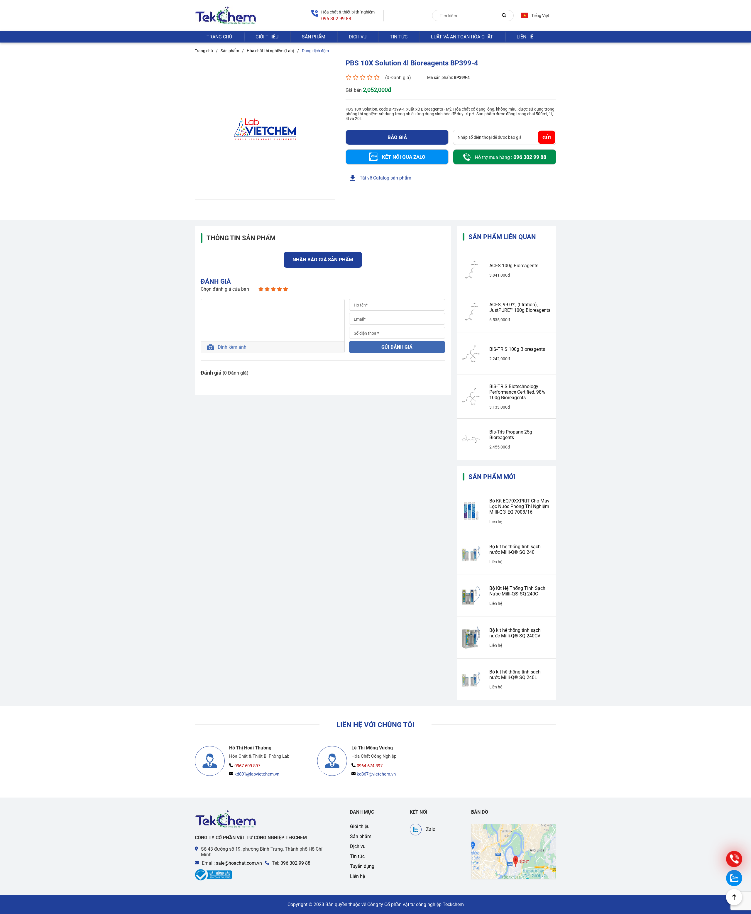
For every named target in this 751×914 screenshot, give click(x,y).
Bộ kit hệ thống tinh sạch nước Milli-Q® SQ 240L (515, 674)
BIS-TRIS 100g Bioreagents (517, 349)
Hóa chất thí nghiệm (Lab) (270, 50)
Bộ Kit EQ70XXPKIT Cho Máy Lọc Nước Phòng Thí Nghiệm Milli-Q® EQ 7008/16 (519, 506)
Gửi (546, 137)
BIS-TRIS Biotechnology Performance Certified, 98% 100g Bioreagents (517, 392)
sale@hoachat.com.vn (239, 863)
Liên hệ (525, 37)
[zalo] (734, 878)
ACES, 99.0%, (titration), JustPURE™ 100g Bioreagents (519, 307)
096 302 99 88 (295, 863)
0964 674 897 (370, 766)
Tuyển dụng (362, 866)
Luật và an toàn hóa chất (462, 37)
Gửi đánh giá (396, 347)
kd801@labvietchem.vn (256, 774)
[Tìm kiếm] (504, 15)
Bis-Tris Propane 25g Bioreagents (510, 434)
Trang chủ (219, 37)
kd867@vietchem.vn (376, 774)
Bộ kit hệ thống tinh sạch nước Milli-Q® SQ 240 (515, 549)
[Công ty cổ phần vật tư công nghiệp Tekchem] (226, 15)
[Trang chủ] (226, 819)
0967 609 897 (247, 766)
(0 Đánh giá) (398, 77)
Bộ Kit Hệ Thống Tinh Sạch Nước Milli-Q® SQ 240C (517, 591)
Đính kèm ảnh (232, 347)
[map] (513, 851)
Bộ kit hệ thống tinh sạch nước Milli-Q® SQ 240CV (515, 633)
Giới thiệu (267, 37)
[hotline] (734, 859)
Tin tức (398, 37)
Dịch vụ (357, 37)
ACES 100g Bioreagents (513, 265)
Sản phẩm (313, 37)
